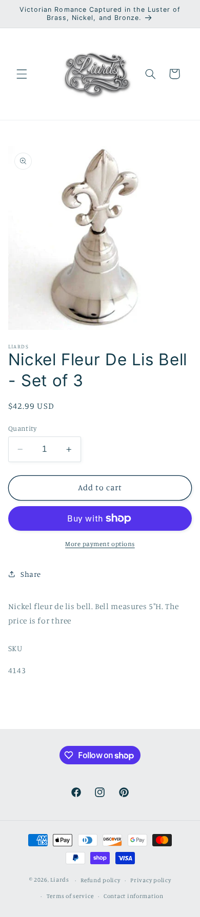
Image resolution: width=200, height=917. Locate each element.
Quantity (22, 428)
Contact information (134, 896)
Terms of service (70, 896)
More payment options (100, 544)
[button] (21, 74)
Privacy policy (150, 880)
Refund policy (101, 880)
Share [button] (31, 574)
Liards (59, 880)
